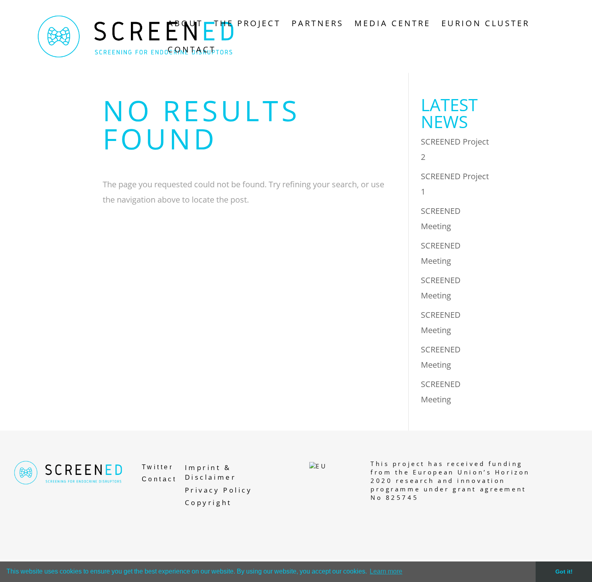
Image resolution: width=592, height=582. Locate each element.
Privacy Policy (219, 490)
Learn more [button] (386, 571)
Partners (318, 25)
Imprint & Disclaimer (210, 472)
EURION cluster (485, 25)
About (185, 25)
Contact (192, 51)
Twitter (158, 467)
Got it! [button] (564, 571)
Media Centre (392, 25)
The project (247, 25)
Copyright (208, 502)
